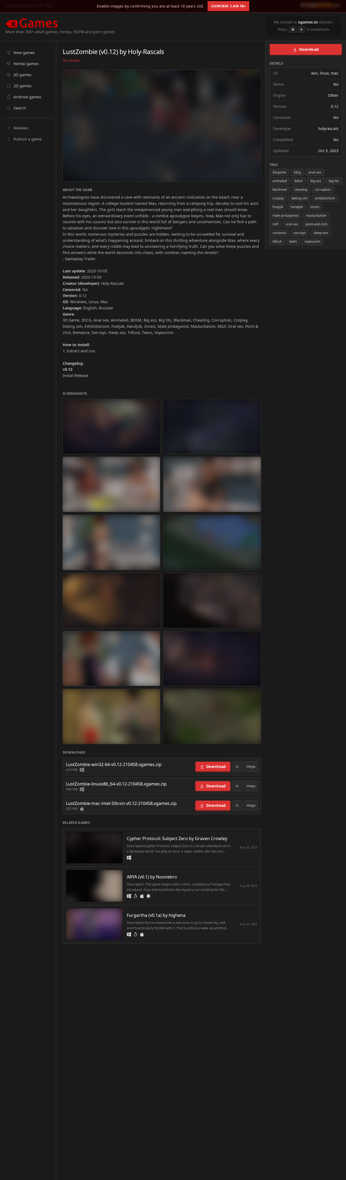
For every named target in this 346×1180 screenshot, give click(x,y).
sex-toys (300, 232)
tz (237, 766)
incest (314, 207)
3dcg (297, 172)
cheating (300, 189)
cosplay (278, 198)
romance (279, 232)
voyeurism (312, 241)
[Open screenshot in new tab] (111, 426)
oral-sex (292, 224)
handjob (297, 207)
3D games (71, 61)
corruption (323, 189)
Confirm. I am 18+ (228, 6)
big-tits (334, 181)
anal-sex (314, 172)
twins (293, 241)
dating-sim (299, 198)
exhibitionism (325, 198)
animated (279, 181)
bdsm (298, 181)
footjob (277, 207)
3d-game (279, 172)
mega (251, 766)
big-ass (315, 181)
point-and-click (316, 224)
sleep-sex (321, 232)
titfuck (277, 241)
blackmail (279, 189)
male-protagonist (285, 215)
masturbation (316, 215)
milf (275, 224)
